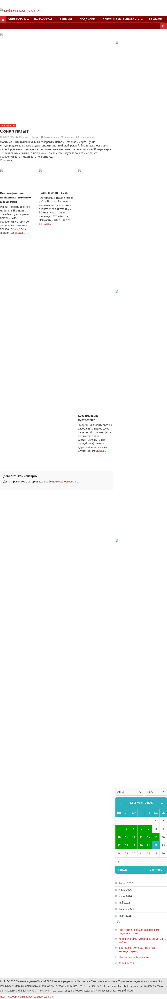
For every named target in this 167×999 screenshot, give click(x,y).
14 (148, 837)
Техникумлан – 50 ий (53, 192)
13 (141, 837)
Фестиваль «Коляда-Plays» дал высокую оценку (137, 949)
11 (126, 837)
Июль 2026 (125, 889)
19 (133, 845)
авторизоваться (69, 481)
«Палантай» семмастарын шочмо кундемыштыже (139, 931)
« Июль (123, 870)
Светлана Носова (29, 137)
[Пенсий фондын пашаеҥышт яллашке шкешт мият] (18, 180)
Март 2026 (125, 915)
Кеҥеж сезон (126, 963)
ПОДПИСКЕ (87, 19)
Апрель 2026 (126, 909)
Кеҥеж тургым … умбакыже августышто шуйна (142, 940)
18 (126, 845)
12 (133, 837)
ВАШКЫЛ (66, 19)
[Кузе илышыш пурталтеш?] (96, 291)
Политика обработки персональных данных (26, 997)
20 (141, 845)
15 (155, 837)
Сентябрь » (157, 870)
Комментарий (51, 137)
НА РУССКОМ (43, 19)
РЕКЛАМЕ (155, 19)
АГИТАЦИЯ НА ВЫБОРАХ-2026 (123, 19)
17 (119, 845)
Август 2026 (141, 803)
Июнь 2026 (125, 896)
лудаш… (20, 233)
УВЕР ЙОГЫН (17, 19)
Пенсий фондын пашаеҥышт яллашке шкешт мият (15, 197)
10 (119, 837)
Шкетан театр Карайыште (134, 957)
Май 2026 (124, 902)
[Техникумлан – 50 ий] (57, 179)
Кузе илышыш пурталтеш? (88, 417)
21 (148, 845)
